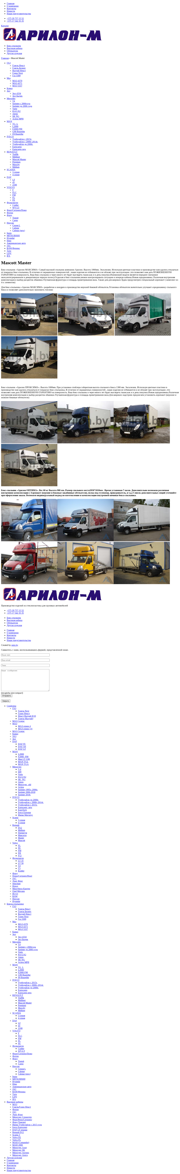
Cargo (15, 220)
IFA (8, 256)
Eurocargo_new (25, 807)
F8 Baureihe (17, 134)
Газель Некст (18, 65)
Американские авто (16, 243)
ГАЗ (9, 63)
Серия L (16, 225)
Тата (9, 251)
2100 (14, 185)
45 (13, 182)
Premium (16, 162)
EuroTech (22, 810)
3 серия (15, 172)
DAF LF (22, 749)
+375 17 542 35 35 (15, 21)
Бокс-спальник (14, 46)
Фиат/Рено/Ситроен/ (22, 1119)
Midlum (15, 167)
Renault (15, 825)
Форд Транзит (19, 1122)
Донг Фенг (17, 881)
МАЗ (14, 723)
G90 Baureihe (18, 131)
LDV (9, 253)
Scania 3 (16, 1135)
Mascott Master (19, 159)
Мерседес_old (24, 784)
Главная (10, 3)
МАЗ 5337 (17, 86)
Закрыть (5, 701)
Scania (15, 817)
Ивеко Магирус (25, 815)
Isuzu (9, 233)
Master (21, 838)
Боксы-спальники (15, 904)
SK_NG (21, 779)
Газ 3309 (16, 75)
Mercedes (11, 98)
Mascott (21, 840)
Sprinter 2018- (24, 795)
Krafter (21, 871)
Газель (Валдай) (25, 718)
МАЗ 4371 (17, 83)
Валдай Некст (19, 70)
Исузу (15, 894)
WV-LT (15, 207)
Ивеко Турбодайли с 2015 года (27, 1125)
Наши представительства (19, 13)
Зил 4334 (16, 93)
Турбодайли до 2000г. (22, 144)
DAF (9, 177)
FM (14, 195)
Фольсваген (12, 202)
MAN (9, 121)
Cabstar (15, 228)
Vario (14, 108)
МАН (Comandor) (20, 1142)
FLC (14, 192)
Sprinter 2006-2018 (26, 792)
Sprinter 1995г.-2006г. (28, 789)
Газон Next (17, 73)
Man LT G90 (24, 759)
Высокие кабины (15, 1102)
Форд (9, 215)
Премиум (22, 833)
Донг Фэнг (17, 1114)
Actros (21, 787)
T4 (19, 866)
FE (13, 200)
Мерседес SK (18, 1150)
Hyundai (10, 238)
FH (19, 853)
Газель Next (23, 711)
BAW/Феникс (13, 248)
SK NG (15, 116)
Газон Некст (24, 713)
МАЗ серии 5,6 (25, 729)
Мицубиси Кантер (21, 888)
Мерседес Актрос (20, 1152)
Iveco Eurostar (24, 812)
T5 (19, 868)
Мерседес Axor (19, 1147)
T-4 (19, 769)
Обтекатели (12, 51)
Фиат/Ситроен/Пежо (17, 210)
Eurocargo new (19, 149)
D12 (20, 828)
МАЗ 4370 (17, 81)
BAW (15, 896)
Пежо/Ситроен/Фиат (22, 876)
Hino (9, 240)
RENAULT (12, 152)
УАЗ (14, 736)
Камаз (10, 88)
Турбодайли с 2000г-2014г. (25, 141)
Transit (15, 218)
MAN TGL (23, 762)
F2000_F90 (23, 756)
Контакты (11, 8)
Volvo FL (16, 1140)
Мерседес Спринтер (22, 1117)
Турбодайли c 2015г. (27, 805)
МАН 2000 (17, 1145)
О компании (13, 6)
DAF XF (22, 746)
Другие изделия (14, 53)
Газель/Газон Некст (21, 1107)
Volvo (15, 843)
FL (13, 197)
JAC (9, 246)
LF (13, 180)
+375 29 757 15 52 (15, 18)
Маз (9, 78)
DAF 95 (21, 744)
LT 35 (20, 861)
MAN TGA (23, 764)
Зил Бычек (17, 96)
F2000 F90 (17, 129)
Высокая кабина (14, 48)
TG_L (15, 124)
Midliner (16, 157)
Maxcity (16, 164)
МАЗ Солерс (18, 721)
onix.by (14, 645)
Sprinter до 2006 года (22, 106)
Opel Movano (18, 891)
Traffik (15, 154)
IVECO (10, 136)
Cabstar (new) (18, 230)
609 (19, 772)
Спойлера (11, 706)
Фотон (10, 213)
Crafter (15, 205)
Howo (15, 886)
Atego (15, 114)
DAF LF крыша (19, 1130)
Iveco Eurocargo (19, 1127)
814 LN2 (16, 111)
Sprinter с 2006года (21, 103)
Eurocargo (17, 147)
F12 (20, 855)
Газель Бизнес (19, 68)
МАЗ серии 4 (24, 726)
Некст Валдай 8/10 (27, 716)
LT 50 (20, 863)
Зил (8, 91)
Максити (22, 835)
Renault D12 (18, 1132)
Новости (11, 11)
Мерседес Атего (20, 1155)
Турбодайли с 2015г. (22, 139)
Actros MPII (17, 119)
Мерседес (17, 767)
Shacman (16, 883)
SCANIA (11, 169)
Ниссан (10, 223)
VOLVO (11, 187)
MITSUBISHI (13, 235)
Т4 (13, 101)
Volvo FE (16, 1137)
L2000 (15, 126)
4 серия (15, 174)
